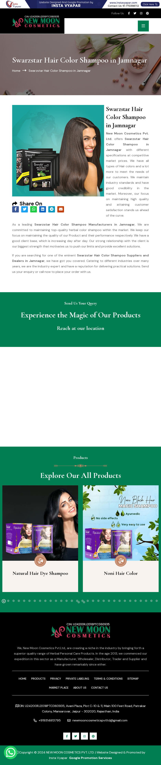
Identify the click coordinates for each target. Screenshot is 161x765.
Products (38, 678)
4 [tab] (18, 600)
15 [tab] (77, 600)
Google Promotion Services (90, 758)
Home (16, 71)
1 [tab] (4, 601)
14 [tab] (71, 600)
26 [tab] (135, 600)
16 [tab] (82, 600)
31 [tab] (78, 602)
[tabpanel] (40, 538)
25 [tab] (130, 600)
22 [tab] (114, 600)
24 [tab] (124, 600)
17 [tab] (87, 600)
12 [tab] (61, 600)
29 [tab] (151, 600)
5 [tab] (24, 600)
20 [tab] (103, 600)
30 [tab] (156, 600)
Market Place (59, 687)
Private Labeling (77, 678)
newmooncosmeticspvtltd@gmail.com (99, 720)
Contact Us (99, 687)
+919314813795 (50, 720)
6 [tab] (29, 600)
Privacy (55, 678)
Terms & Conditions (108, 678)
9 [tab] (45, 600)
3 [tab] (13, 600)
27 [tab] (140, 600)
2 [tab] (8, 600)
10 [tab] (50, 600)
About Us (79, 687)
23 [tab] (119, 600)
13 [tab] (66, 600)
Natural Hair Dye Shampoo (40, 573)
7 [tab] (34, 600)
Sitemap (133, 678)
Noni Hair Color (121, 573)
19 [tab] (98, 600)
